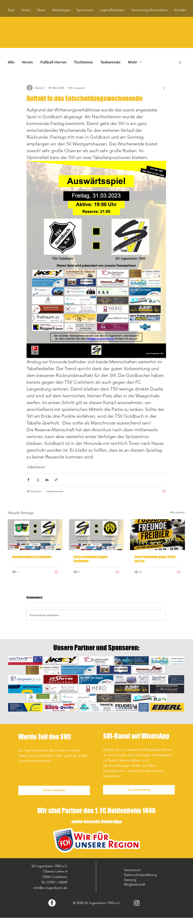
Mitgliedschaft (134, 884)
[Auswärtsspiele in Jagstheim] (35, 534)
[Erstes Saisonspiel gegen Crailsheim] (96, 534)
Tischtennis (83, 62)
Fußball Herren (53, 62)
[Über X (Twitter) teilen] (37, 479)
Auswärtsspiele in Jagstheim (31, 557)
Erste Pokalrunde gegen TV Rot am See (155, 559)
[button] (180, 62)
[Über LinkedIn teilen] (47, 479)
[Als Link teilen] (56, 479)
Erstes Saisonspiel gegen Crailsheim (90, 559)
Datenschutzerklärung (140, 875)
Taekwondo (110, 62)
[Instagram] (136, 903)
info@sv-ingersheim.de (50, 888)
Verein (27, 62)
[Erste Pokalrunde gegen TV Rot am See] (157, 534)
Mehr (132, 62)
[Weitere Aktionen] (164, 88)
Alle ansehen (177, 512)
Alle (11, 62)
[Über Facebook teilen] (28, 479)
